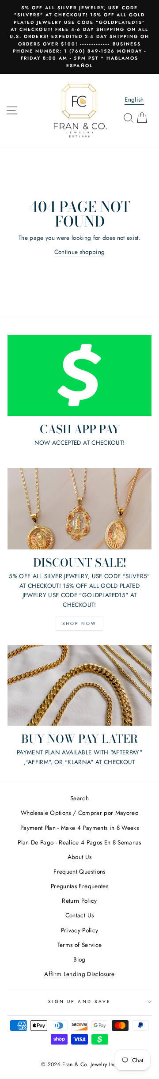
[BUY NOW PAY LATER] (79, 685)
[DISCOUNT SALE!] (79, 508)
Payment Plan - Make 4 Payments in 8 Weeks (79, 827)
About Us (80, 856)
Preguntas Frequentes (79, 886)
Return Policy (79, 900)
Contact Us (79, 915)
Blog (79, 959)
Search (79, 798)
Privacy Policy (79, 930)
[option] (79, 36)
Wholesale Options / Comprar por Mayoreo (79, 812)
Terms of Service (79, 944)
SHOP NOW (79, 623)
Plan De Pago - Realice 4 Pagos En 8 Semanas (79, 842)
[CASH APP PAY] (79, 375)
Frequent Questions (79, 871)
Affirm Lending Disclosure (79, 973)
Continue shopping (79, 251)
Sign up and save (79, 1001)
